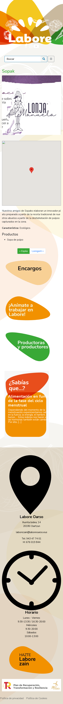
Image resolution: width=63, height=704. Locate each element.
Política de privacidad (12, 698)
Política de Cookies (36, 698)
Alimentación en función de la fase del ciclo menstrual (30, 401)
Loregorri (37, 251)
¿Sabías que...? (19, 385)
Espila (24, 251)
